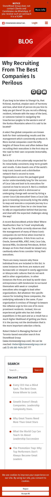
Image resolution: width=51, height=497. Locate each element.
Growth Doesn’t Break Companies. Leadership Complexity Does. (26, 405)
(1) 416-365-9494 (15, 347)
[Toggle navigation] (46, 23)
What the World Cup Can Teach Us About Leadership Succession (27, 435)
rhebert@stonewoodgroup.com (28, 344)
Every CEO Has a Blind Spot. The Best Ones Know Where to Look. (25, 389)
